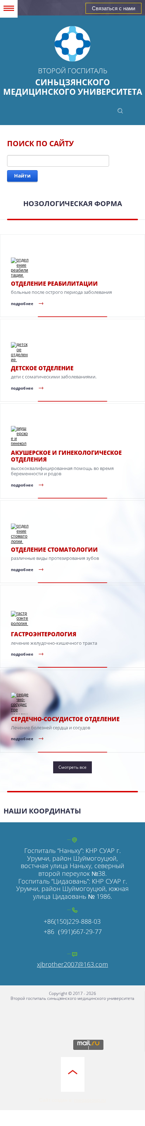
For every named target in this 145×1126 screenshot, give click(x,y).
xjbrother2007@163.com (72, 964)
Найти (22, 175)
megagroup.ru (90, 1100)
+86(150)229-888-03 (72, 921)
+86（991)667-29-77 (73, 931)
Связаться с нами (113, 8)
